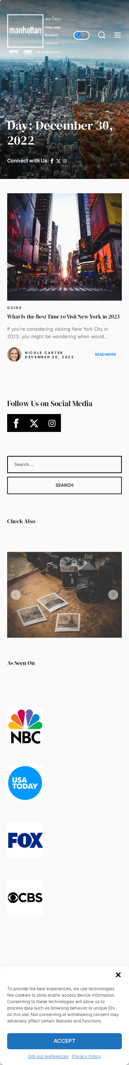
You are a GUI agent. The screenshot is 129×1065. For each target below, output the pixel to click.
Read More (105, 354)
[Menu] (117, 35)
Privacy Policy (86, 1056)
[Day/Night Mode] (81, 35)
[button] (118, 974)
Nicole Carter (44, 353)
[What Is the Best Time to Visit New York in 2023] (64, 247)
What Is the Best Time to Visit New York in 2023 (63, 316)
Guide (14, 308)
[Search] (101, 35)
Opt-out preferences (48, 1056)
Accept (65, 1040)
